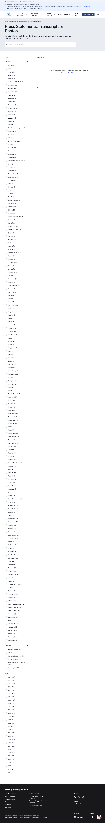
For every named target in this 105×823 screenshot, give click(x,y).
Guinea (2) (11, 282)
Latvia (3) (11, 354)
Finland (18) (12, 246)
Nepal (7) (11, 430)
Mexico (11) (11, 404)
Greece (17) (12, 269)
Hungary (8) (12, 295)
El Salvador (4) (13, 226)
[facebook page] (75, 797)
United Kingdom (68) (14, 607)
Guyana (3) (11, 289)
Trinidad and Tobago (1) (15, 584)
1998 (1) (10, 769)
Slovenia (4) (12, 528)
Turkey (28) (12, 591)
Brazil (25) (11, 134)
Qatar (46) (11, 482)
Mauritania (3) (12, 397)
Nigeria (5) (11, 440)
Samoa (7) (11, 502)
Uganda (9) (11, 597)
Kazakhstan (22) (13, 335)
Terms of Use (36, 817)
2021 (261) (11, 693)
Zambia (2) (11, 637)
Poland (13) (11, 476)
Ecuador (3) (12, 220)
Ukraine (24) (12, 601)
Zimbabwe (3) (12, 640)
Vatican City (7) (13, 624)
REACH (44, 817)
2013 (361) (11, 720)
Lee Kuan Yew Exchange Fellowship (36, 797)
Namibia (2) (11, 427)
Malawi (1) (11, 377)
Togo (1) (10, 578)
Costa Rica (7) (12, 180)
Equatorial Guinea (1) (14, 230)
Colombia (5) (12, 170)
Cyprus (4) (11, 193)
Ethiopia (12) (12, 239)
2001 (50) (11, 759)
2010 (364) (11, 729)
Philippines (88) (13, 473)
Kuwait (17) (11, 344)
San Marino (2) (13, 505)
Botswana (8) (12, 131)
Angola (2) (11, 78)
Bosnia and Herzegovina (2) (17, 128)
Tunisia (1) (11, 587)
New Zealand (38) (13, 436)
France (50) (12, 249)
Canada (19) (12, 157)
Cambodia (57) (12, 154)
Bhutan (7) (11, 124)
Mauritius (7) (12, 400)
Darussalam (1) (13, 203)
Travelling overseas (10, 793)
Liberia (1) (11, 361)
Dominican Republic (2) (15, 216)
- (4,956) (11, 65)
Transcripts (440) (13, 668)
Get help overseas (10, 796)
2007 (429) (11, 739)
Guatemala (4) (12, 279)
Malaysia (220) (12, 381)
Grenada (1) (12, 275)
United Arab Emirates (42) (16, 604)
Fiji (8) (10, 243)
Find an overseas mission (36, 805)
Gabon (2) (11, 256)
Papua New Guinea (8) (15, 463)
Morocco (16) (12, 417)
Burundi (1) (11, 151)
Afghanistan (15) (13, 69)
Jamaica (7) (12, 325)
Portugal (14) (12, 479)
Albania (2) (11, 72)
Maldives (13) (12, 384)
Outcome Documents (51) (16, 656)
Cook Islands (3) (13, 177)
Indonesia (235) (13, 305)
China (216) (11, 167)
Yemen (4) (11, 633)
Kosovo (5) (11, 341)
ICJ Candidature (33, 793)
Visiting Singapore (10, 799)
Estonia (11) (11, 236)
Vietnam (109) (12, 630)
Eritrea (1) (11, 233)
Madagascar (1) (13, 374)
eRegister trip (87, 14)
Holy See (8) (12, 292)
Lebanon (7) (12, 358)
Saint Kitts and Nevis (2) (15, 499)
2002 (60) (11, 756)
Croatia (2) (11, 187)
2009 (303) (11, 733)
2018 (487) (11, 703)
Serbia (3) (11, 515)
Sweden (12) (12, 555)
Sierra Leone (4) (13, 518)
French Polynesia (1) (14, 253)
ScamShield (86, 6)
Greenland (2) (12, 272)
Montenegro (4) (13, 413)
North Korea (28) (13, 443)
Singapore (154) (13, 522)
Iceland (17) (12, 298)
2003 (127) (11, 752)
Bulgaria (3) (11, 144)
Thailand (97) (12, 571)
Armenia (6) (12, 88)
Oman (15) (11, 450)
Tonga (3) (11, 581)
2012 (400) (11, 723)
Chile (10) (11, 164)
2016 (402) (11, 710)
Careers (7, 802)
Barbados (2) (12, 111)
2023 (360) (11, 687)
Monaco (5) (12, 407)
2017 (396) (11, 706)
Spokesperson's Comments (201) (16, 663)
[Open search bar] (98, 14)
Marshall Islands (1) (14, 394)
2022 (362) (11, 690)
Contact (76, 801)
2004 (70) (11, 749)
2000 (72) (11, 762)
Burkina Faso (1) (13, 147)
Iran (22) (11, 308)
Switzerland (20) (13, 558)
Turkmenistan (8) (13, 594)
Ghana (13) (11, 266)
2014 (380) (11, 716)
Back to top (42, 88)
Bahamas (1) (12, 101)
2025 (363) (11, 680)
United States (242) (14, 610)
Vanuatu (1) (11, 620)
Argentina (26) (12, 85)
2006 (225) (11, 743)
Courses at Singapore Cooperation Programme (38, 801)
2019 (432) (11, 700)
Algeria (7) (11, 75)
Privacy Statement (25, 817)
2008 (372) (11, 736)
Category (8, 645)
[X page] (79, 797)
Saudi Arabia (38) (13, 509)
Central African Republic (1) (17, 161)
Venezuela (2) (12, 627)
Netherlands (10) (13, 433)
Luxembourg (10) (13, 371)
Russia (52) (11, 492)
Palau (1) (11, 456)
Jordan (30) (12, 331)
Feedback (76, 804)
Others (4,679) (12, 653)
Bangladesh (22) (13, 108)
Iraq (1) (10, 312)
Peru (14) (11, 469)
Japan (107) (12, 328)
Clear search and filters (68, 73)
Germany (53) (12, 262)
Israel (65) (11, 318)
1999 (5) (10, 766)
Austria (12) (11, 95)
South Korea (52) (13, 538)
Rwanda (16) (12, 496)
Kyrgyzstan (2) (12, 348)
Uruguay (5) (12, 614)
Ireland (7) (11, 315)
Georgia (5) (11, 259)
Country (7, 61)
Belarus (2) (11, 115)
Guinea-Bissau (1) (13, 285)
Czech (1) (11, 197)
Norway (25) (12, 446)
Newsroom (13, 21)
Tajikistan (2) (12, 564)
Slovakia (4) (12, 525)
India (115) (11, 302)
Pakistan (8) (12, 453)
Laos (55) (11, 351)
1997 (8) (10, 772)
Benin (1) (11, 121)
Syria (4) (11, 561)
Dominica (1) (12, 213)
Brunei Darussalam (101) (15, 141)
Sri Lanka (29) (12, 545)
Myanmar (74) (12, 423)
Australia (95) (12, 92)
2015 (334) (11, 713)
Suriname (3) (12, 551)
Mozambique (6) (13, 420)
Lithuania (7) (12, 367)
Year (6, 673)
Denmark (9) (12, 207)
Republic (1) (12, 486)
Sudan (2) (11, 548)
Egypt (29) (11, 223)
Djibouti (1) (11, 210)
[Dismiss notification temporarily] (99, 5)
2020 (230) (11, 697)
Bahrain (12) (12, 105)
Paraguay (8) (12, 466)
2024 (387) (11, 684)
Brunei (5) (11, 138)
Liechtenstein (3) (13, 364)
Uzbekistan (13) (13, 617)
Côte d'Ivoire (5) (13, 184)
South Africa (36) (13, 535)
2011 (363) (11, 726)
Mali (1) (10, 387)
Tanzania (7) (12, 568)
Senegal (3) (11, 512)
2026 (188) (11, 677)
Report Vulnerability (10, 817)
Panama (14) (12, 459)
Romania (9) (12, 489)
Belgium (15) (12, 118)
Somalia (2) (11, 532)
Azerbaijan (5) (12, 98)
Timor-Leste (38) (13, 574)
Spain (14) (11, 541)
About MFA (8, 807)
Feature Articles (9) (14, 649)
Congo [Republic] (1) (14, 174)
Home (6, 21)
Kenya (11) (11, 338)
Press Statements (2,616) (16, 659)
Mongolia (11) (12, 410)
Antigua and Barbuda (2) (16, 82)
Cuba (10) (11, 190)
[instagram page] (83, 797)
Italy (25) (11, 321)
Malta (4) (11, 390)
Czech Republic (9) (14, 200)
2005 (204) (11, 746)
